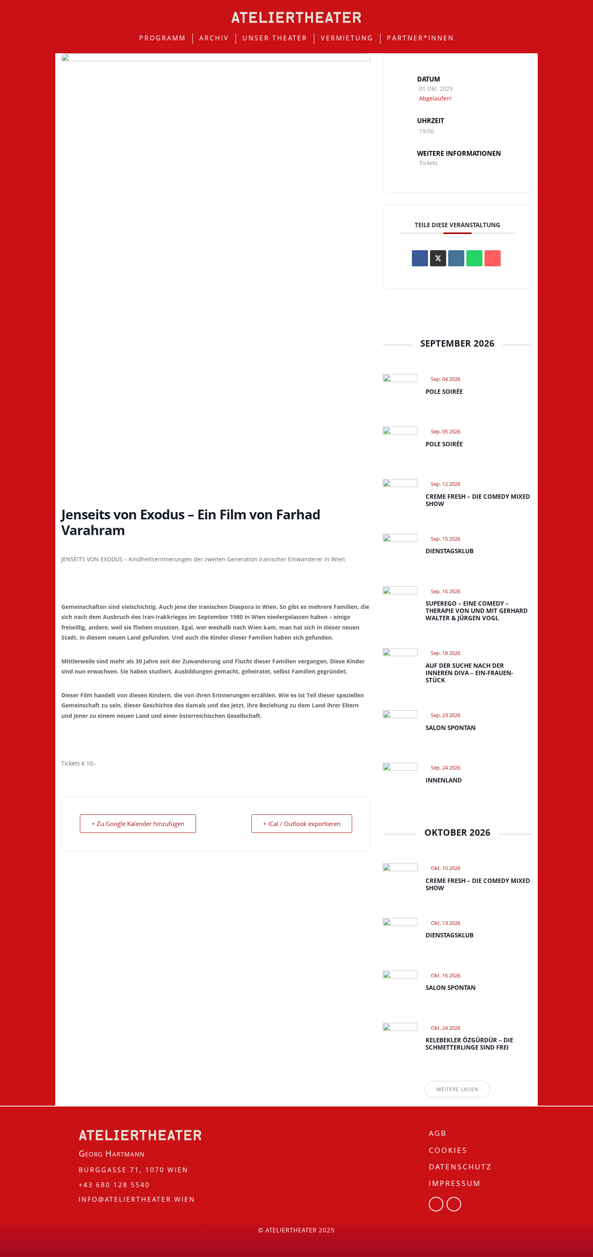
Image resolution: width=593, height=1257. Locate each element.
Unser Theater (274, 37)
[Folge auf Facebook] (436, 1204)
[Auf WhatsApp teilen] (474, 258)
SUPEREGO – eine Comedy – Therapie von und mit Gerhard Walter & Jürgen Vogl (477, 610)
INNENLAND (444, 780)
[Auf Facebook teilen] (420, 258)
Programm (162, 37)
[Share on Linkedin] (456, 258)
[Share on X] (438, 258)
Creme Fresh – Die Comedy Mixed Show (478, 500)
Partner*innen (420, 37)
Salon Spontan (451, 728)
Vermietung (347, 37)
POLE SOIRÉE (444, 391)
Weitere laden (457, 1089)
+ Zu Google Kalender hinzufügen (138, 824)
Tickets (428, 163)
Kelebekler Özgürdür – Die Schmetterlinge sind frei (469, 1043)
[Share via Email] (492, 258)
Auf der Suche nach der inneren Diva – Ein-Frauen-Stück (469, 672)
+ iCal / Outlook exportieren (301, 824)
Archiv (214, 37)
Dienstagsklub (450, 551)
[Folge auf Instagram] (454, 1204)
